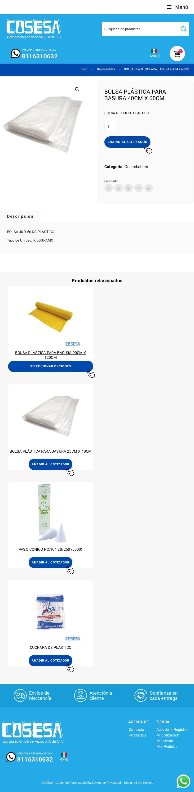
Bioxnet (147, 782)
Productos (137, 735)
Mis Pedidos (166, 746)
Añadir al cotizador (127, 142)
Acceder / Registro (172, 729)
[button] (77, 89)
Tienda (162, 722)
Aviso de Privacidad (107, 782)
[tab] (20, 216)
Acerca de (138, 722)
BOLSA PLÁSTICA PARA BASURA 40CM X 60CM (156, 69)
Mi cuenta (164, 741)
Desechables (106, 69)
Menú (181, 7)
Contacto (136, 729)
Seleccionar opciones (50, 366)
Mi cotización (167, 735)
